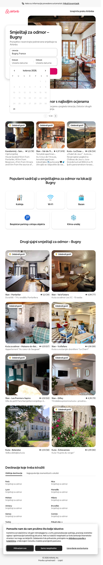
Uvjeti (60, 560)
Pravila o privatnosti (46, 560)
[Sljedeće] (55, 116)
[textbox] (21, 63)
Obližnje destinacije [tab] (13, 473)
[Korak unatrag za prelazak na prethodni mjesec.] (14, 70)
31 (14, 109)
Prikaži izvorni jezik (71, 3)
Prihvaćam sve (20, 548)
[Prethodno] (45, 116)
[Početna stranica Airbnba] (12, 11)
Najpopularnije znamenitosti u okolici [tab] (43, 473)
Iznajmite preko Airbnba (82, 11)
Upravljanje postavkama (77, 548)
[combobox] (33, 53)
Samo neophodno (49, 548)
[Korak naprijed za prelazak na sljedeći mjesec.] (45, 70)
